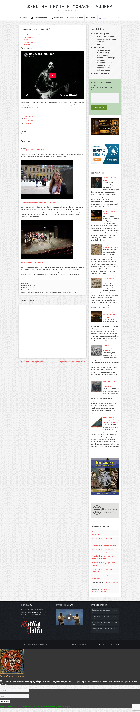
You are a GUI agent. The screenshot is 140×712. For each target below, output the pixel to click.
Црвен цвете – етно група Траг (37, 150)
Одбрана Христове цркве (101, 610)
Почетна (24, 18)
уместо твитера (103, 65)
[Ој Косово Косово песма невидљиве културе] (47, 198)
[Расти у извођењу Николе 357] (47, 258)
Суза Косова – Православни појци (72, 362)
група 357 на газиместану (45, 292)
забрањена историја (106, 58)
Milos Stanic (31, 285)
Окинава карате (76, 18)
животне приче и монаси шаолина (70, 6)
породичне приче (104, 63)
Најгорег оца (31, 612)
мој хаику (101, 41)
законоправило (103, 50)
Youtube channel (105, 644)
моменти (101, 44)
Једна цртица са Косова (100, 616)
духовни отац (103, 53)
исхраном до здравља (106, 39)
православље (103, 55)
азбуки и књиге (103, 70)
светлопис (58, 18)
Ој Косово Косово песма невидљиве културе (38, 202)
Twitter (116, 644)
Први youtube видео (110, 545)
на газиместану (71, 292)
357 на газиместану (30, 292)
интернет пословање (106, 37)
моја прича (91, 18)
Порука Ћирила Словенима (102, 629)
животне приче (101, 33)
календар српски (104, 67)
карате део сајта (102, 73)
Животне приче (40, 18)
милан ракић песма (60, 292)
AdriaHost (83, 644)
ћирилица (31, 290)
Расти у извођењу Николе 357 (32, 262)
